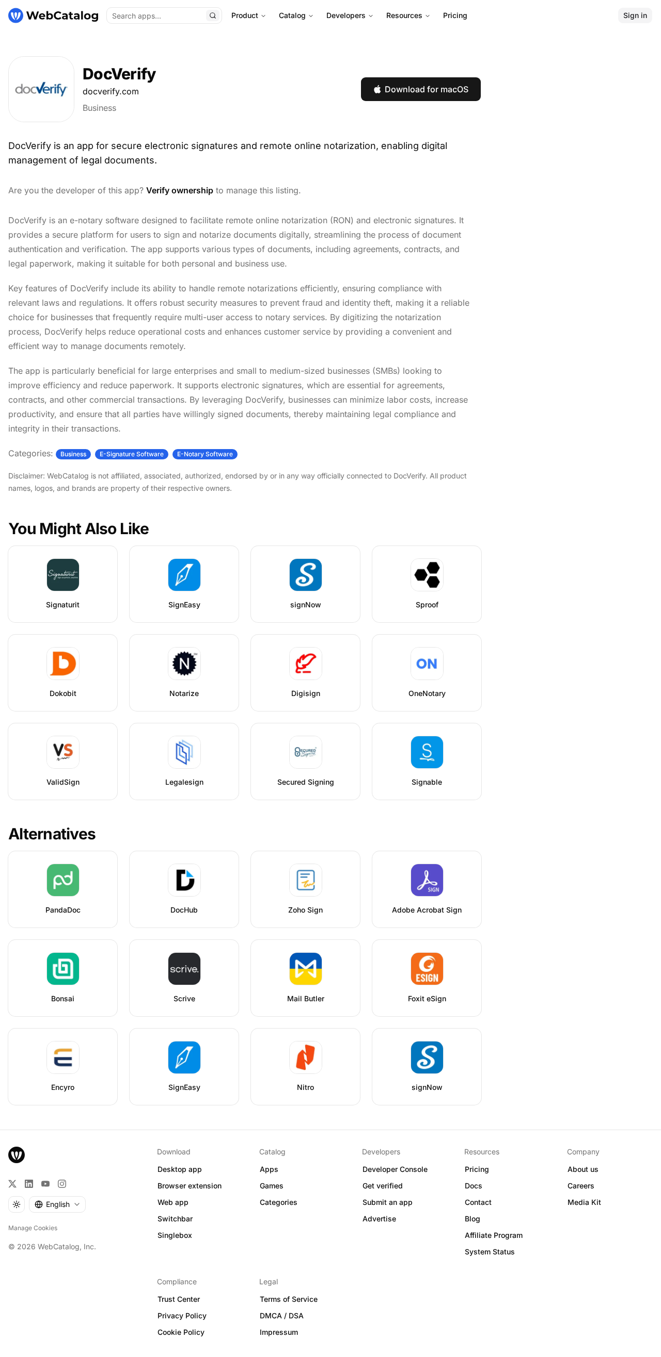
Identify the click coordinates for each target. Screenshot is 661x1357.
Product (244, 15)
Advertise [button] (379, 1218)
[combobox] (57, 1204)
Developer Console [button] (395, 1169)
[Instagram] (62, 1184)
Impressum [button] (279, 1332)
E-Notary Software (205, 454)
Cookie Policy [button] (181, 1332)
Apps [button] (269, 1169)
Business (99, 108)
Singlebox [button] (175, 1235)
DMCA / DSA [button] (282, 1315)
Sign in (635, 15)
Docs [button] (473, 1185)
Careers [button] (581, 1185)
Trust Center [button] (179, 1299)
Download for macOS (426, 89)
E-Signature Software (132, 454)
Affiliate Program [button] (494, 1235)
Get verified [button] (383, 1185)
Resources (404, 15)
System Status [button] (490, 1251)
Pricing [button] (477, 1169)
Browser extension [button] (190, 1185)
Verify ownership (179, 190)
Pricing (455, 15)
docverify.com (111, 91)
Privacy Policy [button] (182, 1315)
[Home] (53, 15)
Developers (346, 15)
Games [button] (272, 1185)
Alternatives (52, 833)
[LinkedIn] (29, 1184)
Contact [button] (478, 1202)
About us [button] (583, 1169)
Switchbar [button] (175, 1218)
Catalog (292, 15)
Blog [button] (472, 1218)
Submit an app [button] (388, 1202)
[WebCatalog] (16, 1155)
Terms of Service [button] (289, 1299)
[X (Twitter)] (12, 1184)
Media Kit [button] (584, 1202)
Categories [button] (278, 1202)
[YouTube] (45, 1184)
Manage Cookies (32, 1228)
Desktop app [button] (180, 1169)
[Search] (213, 15)
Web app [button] (173, 1202)
